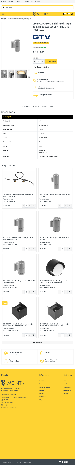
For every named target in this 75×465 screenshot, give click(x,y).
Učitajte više (37, 342)
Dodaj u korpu (51, 61)
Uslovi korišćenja (28, 1)
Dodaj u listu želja (43, 67)
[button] (3, 14)
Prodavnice (18, 1)
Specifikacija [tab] (26, 106)
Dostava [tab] (44, 106)
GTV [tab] (51, 106)
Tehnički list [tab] (36, 106)
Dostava (37, 1)
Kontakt (10, 1)
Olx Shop (6, 399)
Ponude (41, 393)
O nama (3, 1)
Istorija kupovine (68, 384)
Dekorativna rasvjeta (14, 18)
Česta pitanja (67, 390)
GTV (40, 121)
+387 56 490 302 (8, 402)
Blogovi (41, 400)
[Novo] (19, 310)
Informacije (67, 387)
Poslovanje (42, 396)
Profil (65, 381)
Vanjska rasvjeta (26, 18)
